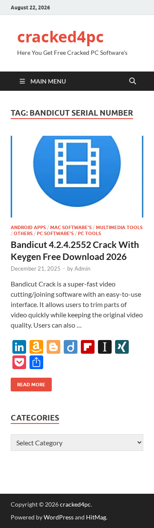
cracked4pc (60, 36)
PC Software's (55, 233)
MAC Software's (71, 227)
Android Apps (28, 227)
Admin (82, 268)
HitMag (96, 517)
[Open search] (132, 81)
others (23, 233)
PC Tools (89, 233)
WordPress (59, 517)
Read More (28, 383)
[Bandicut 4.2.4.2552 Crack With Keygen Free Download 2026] (77, 177)
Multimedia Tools (119, 227)
